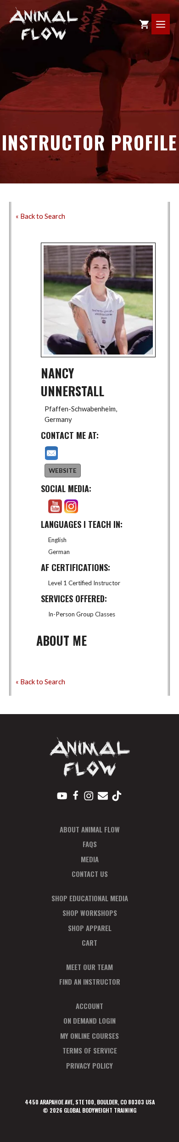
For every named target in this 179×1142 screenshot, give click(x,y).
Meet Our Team (89, 967)
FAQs (90, 844)
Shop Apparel (90, 928)
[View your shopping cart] (144, 24)
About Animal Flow (90, 829)
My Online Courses (89, 1036)
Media (90, 859)
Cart (89, 942)
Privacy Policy (89, 1065)
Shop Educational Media (89, 898)
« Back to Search (40, 216)
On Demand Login (89, 1020)
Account (89, 1006)
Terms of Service (89, 1050)
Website (63, 470)
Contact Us (90, 874)
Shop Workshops (89, 913)
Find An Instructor (89, 981)
